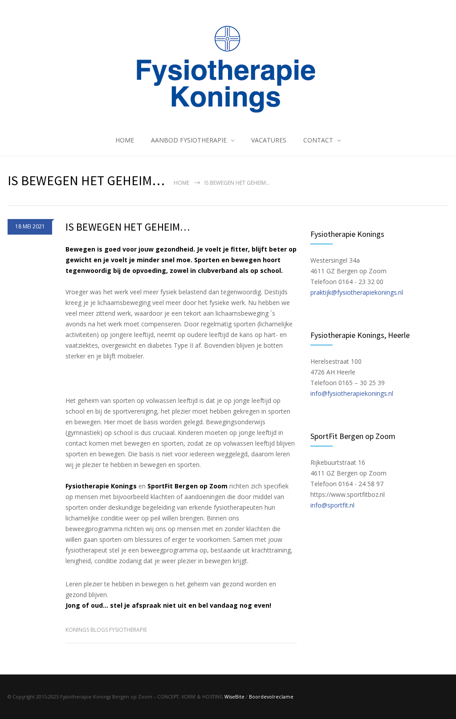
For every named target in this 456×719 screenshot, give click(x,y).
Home (181, 183)
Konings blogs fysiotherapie (106, 630)
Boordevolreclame (271, 697)
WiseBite (234, 697)
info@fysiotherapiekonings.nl (351, 393)
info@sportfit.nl (332, 505)
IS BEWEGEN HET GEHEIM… (127, 227)
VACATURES (268, 140)
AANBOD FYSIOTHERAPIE (189, 140)
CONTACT (318, 140)
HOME (124, 140)
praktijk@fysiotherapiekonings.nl (356, 292)
